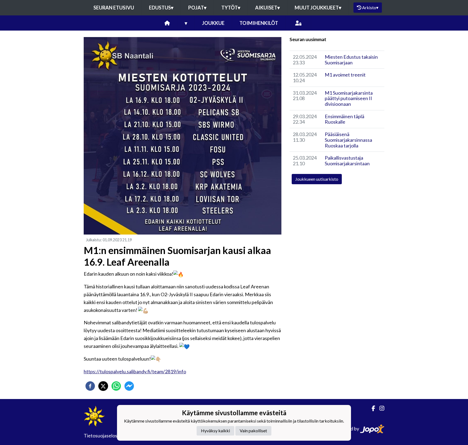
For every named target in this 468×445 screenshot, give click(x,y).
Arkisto (370, 7)
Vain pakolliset (253, 430)
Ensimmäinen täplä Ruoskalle (344, 119)
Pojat (197, 8)
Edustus (161, 8)
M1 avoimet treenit (345, 75)
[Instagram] (379, 408)
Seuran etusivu (113, 8)
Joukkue (213, 23)
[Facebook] (371, 408)
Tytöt (230, 8)
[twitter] (103, 386)
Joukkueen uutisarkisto (316, 179)
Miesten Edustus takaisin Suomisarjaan (351, 59)
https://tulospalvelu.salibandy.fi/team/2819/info (135, 371)
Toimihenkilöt (258, 23)
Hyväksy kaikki (215, 430)
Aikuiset (267, 8)
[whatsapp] (116, 386)
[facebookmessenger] (129, 386)
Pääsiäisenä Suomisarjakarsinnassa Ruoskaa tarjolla (348, 139)
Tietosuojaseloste (103, 436)
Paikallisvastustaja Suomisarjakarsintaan (347, 160)
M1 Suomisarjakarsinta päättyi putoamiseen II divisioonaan (349, 98)
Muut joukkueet (318, 8)
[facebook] (90, 386)
